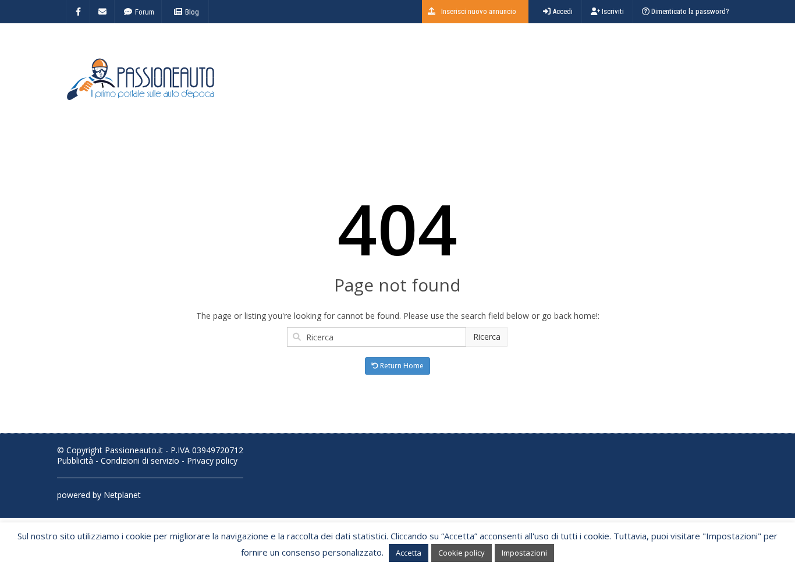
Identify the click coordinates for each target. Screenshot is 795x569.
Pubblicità (75, 460)
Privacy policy (212, 460)
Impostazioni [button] (524, 552)
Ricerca (487, 336)
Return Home (401, 366)
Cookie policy (461, 552)
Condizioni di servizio (140, 460)
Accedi (562, 11)
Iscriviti (612, 11)
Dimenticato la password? (689, 11)
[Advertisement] (526, 84)
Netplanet (122, 494)
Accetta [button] (408, 552)
